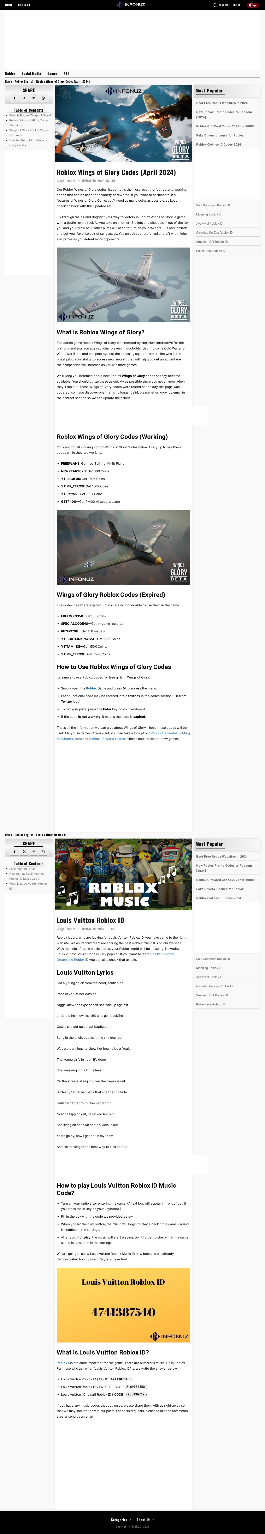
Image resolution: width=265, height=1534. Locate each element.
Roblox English (24, 81)
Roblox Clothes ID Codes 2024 (218, 144)
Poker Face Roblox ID (210, 251)
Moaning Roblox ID (209, 214)
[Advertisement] (132, 39)
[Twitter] (24, 98)
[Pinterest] (33, 98)
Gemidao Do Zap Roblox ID (214, 233)
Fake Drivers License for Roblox (220, 135)
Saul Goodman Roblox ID (213, 205)
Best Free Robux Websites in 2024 (222, 103)
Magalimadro (66, 180)
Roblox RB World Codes (107, 739)
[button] (220, 5)
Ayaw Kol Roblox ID (209, 223)
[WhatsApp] (43, 98)
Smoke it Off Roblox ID (212, 242)
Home (8, 81)
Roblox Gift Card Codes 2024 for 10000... (226, 126)
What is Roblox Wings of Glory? (30, 115)
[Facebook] (14, 98)
